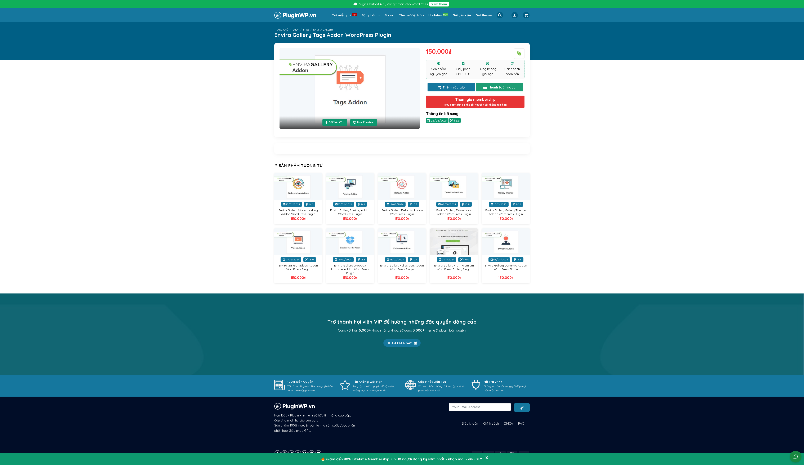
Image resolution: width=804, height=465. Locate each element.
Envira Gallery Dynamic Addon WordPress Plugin (506, 267)
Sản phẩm (369, 15)
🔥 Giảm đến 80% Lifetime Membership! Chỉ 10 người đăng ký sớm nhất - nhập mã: (401, 459)
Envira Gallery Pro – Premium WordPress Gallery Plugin (454, 267)
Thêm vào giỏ (454, 87)
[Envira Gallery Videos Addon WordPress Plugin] (298, 241)
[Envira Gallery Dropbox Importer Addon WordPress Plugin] (350, 241)
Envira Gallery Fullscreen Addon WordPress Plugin (402, 267)
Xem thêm (439, 4)
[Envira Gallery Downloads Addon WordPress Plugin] (454, 186)
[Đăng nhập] (515, 15)
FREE (306, 29)
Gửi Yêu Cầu (336, 122)
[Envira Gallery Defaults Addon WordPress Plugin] (402, 186)
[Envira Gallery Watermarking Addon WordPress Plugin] (298, 186)
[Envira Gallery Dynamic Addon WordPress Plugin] (506, 241)
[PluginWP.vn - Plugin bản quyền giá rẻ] (295, 15)
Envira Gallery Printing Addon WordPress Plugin (350, 212)
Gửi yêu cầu (462, 15)
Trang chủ (281, 29)
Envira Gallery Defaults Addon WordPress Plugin (402, 212)
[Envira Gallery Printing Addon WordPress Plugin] (350, 186)
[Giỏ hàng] (526, 15)
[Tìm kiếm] (500, 15)
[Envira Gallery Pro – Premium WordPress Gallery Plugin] (454, 241)
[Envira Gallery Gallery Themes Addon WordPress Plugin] (506, 186)
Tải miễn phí (341, 15)
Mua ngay (499, 87)
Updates (435, 15)
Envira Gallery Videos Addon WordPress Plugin (298, 267)
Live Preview (365, 122)
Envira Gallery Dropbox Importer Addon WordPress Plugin (350, 269)
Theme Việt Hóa (411, 15)
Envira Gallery (323, 29)
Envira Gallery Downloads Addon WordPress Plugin (454, 212)
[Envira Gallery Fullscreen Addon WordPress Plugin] (402, 241)
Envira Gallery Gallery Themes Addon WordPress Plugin (506, 212)
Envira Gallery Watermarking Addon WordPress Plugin (298, 212)
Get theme (483, 15)
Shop (295, 29)
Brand (389, 15)
